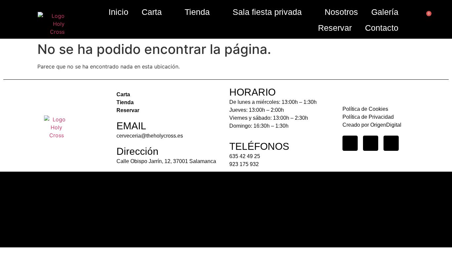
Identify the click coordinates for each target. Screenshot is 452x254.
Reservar (335, 27)
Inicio (118, 12)
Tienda (197, 12)
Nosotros (341, 12)
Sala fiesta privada (267, 12)
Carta (152, 12)
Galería (384, 12)
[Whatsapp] (391, 143)
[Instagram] (350, 143)
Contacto (381, 27)
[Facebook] (370, 143)
